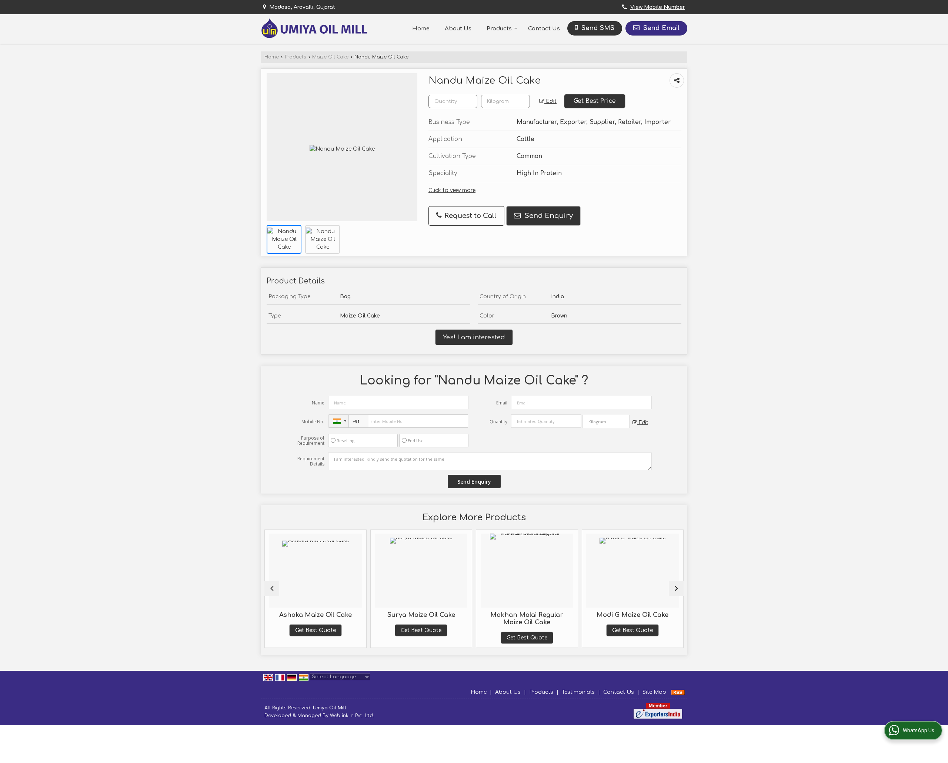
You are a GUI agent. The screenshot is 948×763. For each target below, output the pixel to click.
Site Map (654, 692)
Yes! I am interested (474, 337)
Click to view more (451, 190)
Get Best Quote (315, 630)
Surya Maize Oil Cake (421, 614)
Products (499, 29)
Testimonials (578, 692)
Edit (550, 101)
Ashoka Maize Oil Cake (315, 614)
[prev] (271, 588)
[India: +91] (338, 421)
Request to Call (470, 215)
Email (501, 403)
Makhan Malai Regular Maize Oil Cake (526, 618)
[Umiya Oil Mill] (314, 28)
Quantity (498, 422)
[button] (657, 7)
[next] (676, 588)
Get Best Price (595, 101)
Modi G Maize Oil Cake (632, 614)
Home (421, 29)
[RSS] (678, 692)
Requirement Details (310, 461)
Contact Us (544, 29)
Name (318, 403)
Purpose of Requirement (310, 441)
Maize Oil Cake (330, 57)
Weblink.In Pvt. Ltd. (352, 715)
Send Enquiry (548, 215)
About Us (458, 29)
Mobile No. (312, 422)
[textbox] (505, 101)
